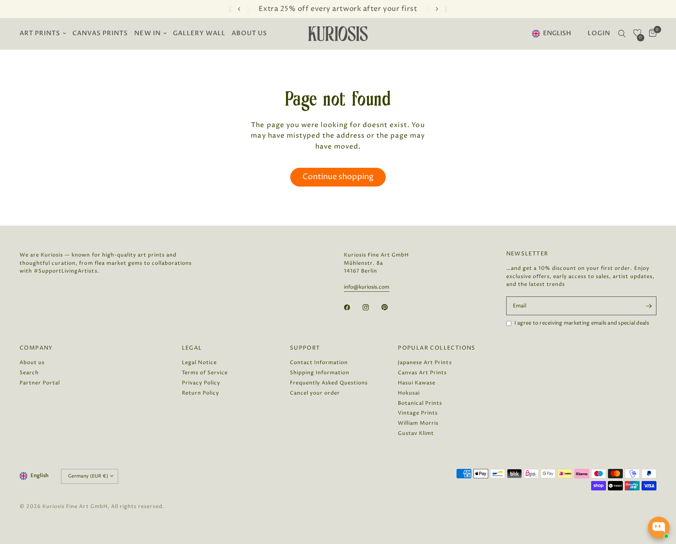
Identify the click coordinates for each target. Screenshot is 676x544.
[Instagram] (371, 307)
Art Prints (40, 33)
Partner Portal (40, 382)
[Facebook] (352, 307)
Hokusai (409, 393)
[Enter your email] (648, 305)
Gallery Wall (199, 33)
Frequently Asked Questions (329, 382)
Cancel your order (315, 393)
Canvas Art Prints (422, 372)
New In (147, 33)
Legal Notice (199, 362)
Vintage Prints (418, 413)
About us (249, 33)
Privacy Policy (201, 382)
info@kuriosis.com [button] (366, 287)
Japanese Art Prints (424, 362)
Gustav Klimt (416, 433)
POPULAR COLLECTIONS (437, 348)
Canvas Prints (100, 33)
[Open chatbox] (659, 528)
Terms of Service (205, 372)
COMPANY (36, 348)
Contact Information (319, 362)
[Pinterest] (390, 307)
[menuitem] (44, 34)
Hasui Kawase (416, 382)
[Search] (621, 33)
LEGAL (192, 348)
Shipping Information (319, 372)
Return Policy (200, 393)
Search (29, 372)
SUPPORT (305, 348)
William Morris (418, 423)
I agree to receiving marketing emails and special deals (581, 323)
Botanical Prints (420, 403)
